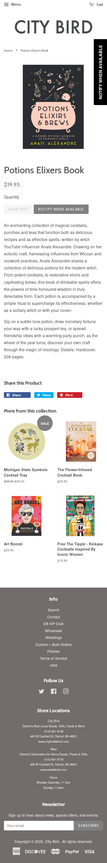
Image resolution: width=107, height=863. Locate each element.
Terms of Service (53, 658)
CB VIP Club (53, 623)
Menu (15, 4)
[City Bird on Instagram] (66, 692)
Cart (99, 4)
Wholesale (53, 630)
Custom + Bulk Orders (54, 644)
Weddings (53, 637)
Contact (53, 616)
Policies (53, 651)
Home (8, 50)
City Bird (52, 841)
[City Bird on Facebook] (54, 692)
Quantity (11, 197)
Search (53, 609)
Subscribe (88, 825)
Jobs (53, 665)
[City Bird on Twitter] (41, 692)
